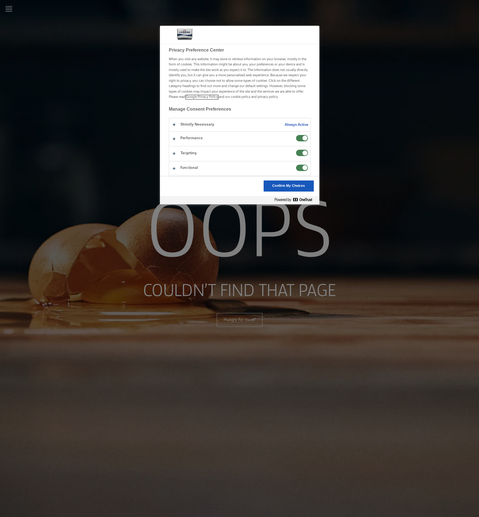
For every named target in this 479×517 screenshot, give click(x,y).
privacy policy (268, 97)
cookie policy (240, 97)
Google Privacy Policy (202, 97)
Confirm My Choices (288, 186)
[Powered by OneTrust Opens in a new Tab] (295, 200)
